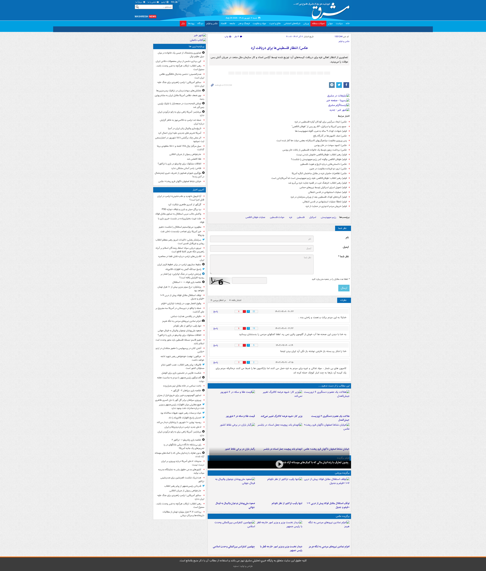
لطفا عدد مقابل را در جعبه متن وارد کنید (331, 279)
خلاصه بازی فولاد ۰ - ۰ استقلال (186, 282)
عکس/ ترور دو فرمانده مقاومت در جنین (328, 168)
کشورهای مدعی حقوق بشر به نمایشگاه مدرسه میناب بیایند (181, 471)
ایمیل (346, 247)
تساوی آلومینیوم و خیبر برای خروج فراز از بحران (179, 395)
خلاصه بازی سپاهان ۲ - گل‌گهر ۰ (186, 390)
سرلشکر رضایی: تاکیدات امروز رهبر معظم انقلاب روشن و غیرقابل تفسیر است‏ (179, 241)
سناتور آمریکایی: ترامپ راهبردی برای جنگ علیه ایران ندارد (180, 84)
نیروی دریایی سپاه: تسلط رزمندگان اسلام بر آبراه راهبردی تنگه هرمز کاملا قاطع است (180, 249)
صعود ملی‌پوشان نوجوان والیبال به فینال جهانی (235, 505)
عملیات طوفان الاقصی (255, 217)
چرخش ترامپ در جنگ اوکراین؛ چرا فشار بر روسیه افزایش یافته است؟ (182, 275)
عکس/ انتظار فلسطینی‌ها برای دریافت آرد (279, 48)
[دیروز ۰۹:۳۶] (232, 434)
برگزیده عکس (343, 516)
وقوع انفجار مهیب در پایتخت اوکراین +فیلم (181, 303)
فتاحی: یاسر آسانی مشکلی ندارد (186, 168)
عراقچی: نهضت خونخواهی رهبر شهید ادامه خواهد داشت (182, 358)
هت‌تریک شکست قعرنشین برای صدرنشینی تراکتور (182, 479)
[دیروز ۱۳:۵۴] (279, 434)
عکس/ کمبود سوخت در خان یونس (330, 145)
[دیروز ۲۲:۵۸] (279, 488)
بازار (183, 23)
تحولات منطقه (318, 23)
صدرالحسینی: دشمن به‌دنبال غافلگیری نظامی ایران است (181, 76)
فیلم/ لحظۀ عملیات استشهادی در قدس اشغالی (325, 201)
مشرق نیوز (322, 9)
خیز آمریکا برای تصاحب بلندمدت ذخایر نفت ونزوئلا (182, 233)
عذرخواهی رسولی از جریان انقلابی (185, 154)
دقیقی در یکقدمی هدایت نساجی (186, 316)
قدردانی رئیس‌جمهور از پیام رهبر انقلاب (182, 486)
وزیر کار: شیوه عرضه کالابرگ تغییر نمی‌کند (281, 416)
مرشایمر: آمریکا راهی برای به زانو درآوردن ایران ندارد (181, 113)
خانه (348, 23)
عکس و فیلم (212, 23)
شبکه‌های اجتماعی (292, 23)
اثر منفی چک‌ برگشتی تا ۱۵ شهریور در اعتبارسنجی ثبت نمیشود (179, 139)
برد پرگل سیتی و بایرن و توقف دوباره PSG (181, 209)
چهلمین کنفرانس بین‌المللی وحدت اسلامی (234, 546)
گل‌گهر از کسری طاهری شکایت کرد (184, 204)
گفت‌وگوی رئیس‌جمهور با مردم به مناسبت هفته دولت (180, 379)
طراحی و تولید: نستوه (243, 566)
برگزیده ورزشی (342, 473)
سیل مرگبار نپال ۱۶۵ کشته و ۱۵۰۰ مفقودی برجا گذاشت (180, 147)
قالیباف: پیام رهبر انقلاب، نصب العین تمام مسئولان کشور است (182, 366)
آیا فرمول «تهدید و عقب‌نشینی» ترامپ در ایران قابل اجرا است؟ (180, 198)
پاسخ (215, 311)
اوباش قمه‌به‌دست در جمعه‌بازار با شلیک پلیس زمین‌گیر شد (181, 105)
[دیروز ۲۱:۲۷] (279, 464)
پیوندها (191, 23)
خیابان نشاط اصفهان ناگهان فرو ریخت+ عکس (179, 181)
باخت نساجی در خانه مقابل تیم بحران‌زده (182, 386)
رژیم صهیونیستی (328, 217)
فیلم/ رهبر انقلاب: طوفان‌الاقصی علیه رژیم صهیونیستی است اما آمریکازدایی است (309, 178)
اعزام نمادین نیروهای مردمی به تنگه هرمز (329, 546)
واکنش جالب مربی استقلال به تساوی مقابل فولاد (178, 214)
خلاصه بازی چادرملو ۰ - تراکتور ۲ (186, 440)
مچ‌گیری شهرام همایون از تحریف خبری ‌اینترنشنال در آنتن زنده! (179, 174)
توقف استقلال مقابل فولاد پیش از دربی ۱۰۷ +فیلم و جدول (328, 505)
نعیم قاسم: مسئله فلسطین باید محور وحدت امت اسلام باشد (179, 341)
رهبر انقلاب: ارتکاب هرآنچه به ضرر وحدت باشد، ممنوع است (180, 67)
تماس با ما (152, 2)
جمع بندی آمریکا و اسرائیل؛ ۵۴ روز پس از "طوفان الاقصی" (319, 126)
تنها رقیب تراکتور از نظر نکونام (287, 503)
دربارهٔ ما (139, 2)
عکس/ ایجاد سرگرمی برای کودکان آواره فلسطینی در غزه (321, 122)
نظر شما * (343, 257)
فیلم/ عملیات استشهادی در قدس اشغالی (327, 192)
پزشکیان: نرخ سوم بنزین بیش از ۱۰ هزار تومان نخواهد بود (181, 288)
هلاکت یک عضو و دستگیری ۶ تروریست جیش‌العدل (330, 418)
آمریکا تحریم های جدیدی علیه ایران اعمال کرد (179, 133)
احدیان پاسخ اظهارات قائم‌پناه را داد (185, 418)
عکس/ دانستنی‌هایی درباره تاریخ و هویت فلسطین (323, 164)
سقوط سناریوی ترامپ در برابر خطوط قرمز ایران (179, 264)
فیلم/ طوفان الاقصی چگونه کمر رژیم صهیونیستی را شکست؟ (319, 159)
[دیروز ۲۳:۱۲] (327, 488)
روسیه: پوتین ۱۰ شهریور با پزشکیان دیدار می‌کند (179, 422)
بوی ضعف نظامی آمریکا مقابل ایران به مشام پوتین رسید (179, 97)
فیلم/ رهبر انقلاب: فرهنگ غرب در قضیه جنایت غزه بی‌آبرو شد (317, 183)
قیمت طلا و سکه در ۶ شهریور (240, 416)
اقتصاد (223, 23)
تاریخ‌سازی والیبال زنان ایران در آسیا (184, 128)
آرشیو (163, 2)
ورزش (306, 23)
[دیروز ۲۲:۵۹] (327, 532)
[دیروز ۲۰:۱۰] (327, 401)
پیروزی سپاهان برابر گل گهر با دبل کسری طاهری (178, 400)
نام (347, 238)
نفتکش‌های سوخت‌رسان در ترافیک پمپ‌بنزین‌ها (178, 90)
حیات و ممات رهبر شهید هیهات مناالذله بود (180, 413)
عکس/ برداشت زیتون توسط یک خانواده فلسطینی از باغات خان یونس (314, 150)
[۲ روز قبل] (279, 532)
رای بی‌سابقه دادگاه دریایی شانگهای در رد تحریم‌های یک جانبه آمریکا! (183, 446)
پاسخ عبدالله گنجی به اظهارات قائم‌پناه (183, 269)
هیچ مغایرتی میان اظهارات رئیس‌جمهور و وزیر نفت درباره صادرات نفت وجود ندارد (181, 406)
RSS (173, 2)
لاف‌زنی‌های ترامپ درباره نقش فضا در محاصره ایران (181, 258)
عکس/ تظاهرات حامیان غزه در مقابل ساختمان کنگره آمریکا (319, 173)
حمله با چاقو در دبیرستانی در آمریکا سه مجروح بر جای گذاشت (179, 310)
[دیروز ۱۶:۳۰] (279, 401)
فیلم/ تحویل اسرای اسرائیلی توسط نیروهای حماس (323, 187)
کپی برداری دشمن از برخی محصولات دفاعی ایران (178, 61)
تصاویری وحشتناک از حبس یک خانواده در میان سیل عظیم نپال (181, 54)
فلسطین (301, 217)
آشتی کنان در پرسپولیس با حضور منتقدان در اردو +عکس (180, 350)
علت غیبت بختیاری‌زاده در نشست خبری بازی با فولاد (181, 220)
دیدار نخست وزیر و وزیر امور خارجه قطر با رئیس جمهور (281, 548)
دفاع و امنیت (275, 23)
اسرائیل (312, 217)
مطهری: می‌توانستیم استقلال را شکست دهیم (180, 227)
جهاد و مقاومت (259, 23)
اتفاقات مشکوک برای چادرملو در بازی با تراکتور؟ (179, 164)
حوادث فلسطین (277, 217)
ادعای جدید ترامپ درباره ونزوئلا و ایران (182, 427)
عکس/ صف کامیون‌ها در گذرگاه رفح (330, 136)
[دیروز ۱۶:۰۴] (327, 434)
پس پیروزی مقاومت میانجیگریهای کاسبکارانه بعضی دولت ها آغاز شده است (311, 140)
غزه (290, 217)
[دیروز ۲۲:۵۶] (232, 488)
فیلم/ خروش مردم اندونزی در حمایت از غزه (326, 206)
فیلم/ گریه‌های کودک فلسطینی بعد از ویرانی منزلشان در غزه (319, 197)
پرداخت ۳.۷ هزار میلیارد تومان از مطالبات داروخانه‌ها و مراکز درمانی (183, 513)
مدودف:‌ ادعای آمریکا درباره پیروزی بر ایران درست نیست (182, 463)
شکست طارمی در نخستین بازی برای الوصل (181, 373)
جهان (330, 23)
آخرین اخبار (198, 190)
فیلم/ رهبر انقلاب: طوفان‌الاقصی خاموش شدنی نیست (321, 154)
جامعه (232, 23)
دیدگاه (200, 23)
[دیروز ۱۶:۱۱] (232, 401)
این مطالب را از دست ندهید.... (334, 386)
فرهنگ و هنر (244, 23)
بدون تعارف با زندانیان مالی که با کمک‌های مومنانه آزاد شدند (314, 462)
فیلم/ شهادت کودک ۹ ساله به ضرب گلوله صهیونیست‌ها (321, 131)
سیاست (339, 23)
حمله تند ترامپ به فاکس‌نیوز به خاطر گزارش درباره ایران (182, 121)
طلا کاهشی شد (194, 159)
